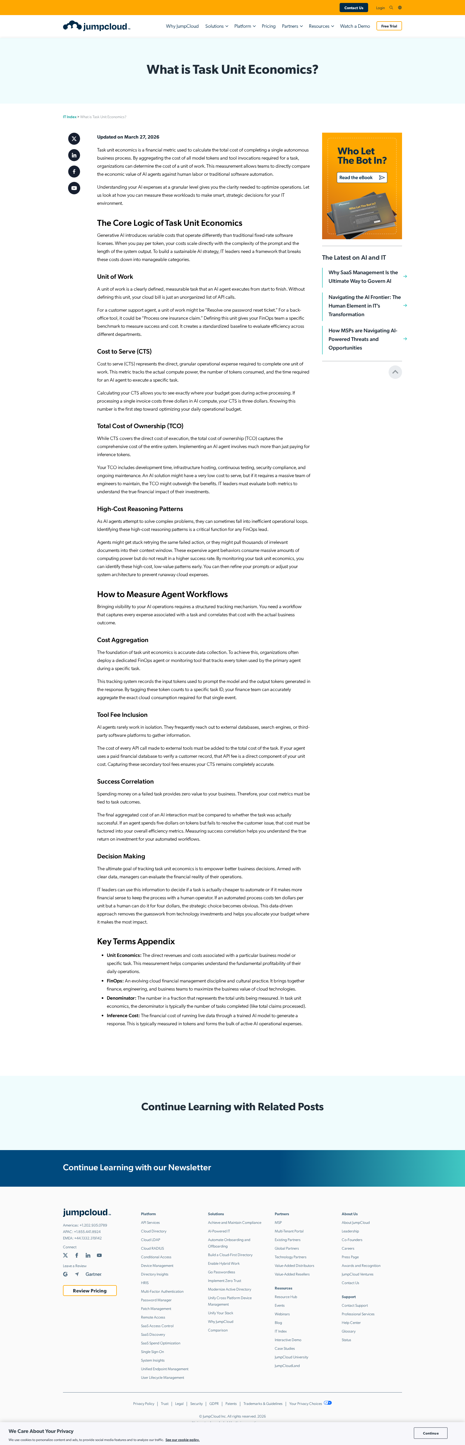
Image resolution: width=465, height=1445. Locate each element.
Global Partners (287, 1248)
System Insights (153, 1360)
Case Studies (285, 1348)
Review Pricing (90, 1290)
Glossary (348, 1330)
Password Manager (156, 1299)
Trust (164, 1403)
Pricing (269, 26)
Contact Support (355, 1305)
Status (346, 1339)
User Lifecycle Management (162, 1377)
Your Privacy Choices (306, 1403)
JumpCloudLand (287, 1365)
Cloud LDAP (150, 1239)
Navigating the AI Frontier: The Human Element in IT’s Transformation (365, 305)
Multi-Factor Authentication (162, 1291)
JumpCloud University (291, 1356)
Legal (179, 1403)
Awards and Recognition (361, 1265)
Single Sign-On (152, 1351)
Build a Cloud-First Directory (230, 1254)
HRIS (145, 1282)
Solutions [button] (214, 26)
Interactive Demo (288, 1339)
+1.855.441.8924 (87, 1231)
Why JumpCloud (182, 26)
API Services (150, 1222)
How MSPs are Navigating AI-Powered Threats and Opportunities (363, 339)
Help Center (351, 1322)
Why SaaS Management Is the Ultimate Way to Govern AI (363, 276)
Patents (231, 1403)
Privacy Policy (143, 1403)
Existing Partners (288, 1239)
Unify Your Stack (220, 1312)
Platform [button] (242, 26)
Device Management (157, 1265)
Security (196, 1403)
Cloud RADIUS (152, 1248)
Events (280, 1305)
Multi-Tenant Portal (289, 1230)
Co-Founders (352, 1239)
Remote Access (153, 1316)
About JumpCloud (356, 1222)
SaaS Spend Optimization (160, 1342)
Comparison (218, 1329)
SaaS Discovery (153, 1334)
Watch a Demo (355, 26)
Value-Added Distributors (294, 1265)
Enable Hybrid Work (224, 1263)
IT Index (69, 116)
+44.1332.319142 (88, 1237)
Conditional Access (156, 1256)
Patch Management (156, 1308)
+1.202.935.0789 (93, 1224)
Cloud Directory (153, 1230)
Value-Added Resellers (292, 1273)
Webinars (282, 1313)
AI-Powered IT (219, 1230)
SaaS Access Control (157, 1325)
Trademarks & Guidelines (263, 1403)
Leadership (350, 1230)
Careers (348, 1248)
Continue (431, 1433)
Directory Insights (154, 1273)
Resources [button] (319, 26)
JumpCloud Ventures (358, 1273)
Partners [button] (290, 26)
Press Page (350, 1256)
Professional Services (358, 1313)
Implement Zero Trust (224, 1280)
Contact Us (353, 7)
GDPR (214, 1403)
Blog (278, 1322)
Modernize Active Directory (229, 1289)
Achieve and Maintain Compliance (234, 1222)
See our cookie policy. (182, 1439)
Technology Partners (291, 1256)
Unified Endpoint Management (164, 1368)
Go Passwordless (221, 1271)
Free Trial (389, 25)
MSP (278, 1222)
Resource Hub (286, 1296)
